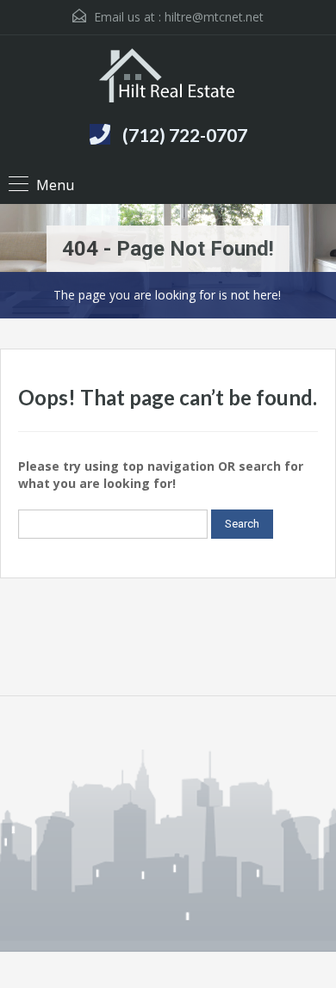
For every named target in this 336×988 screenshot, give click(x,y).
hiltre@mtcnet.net (214, 17)
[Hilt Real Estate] (168, 77)
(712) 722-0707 (184, 134)
